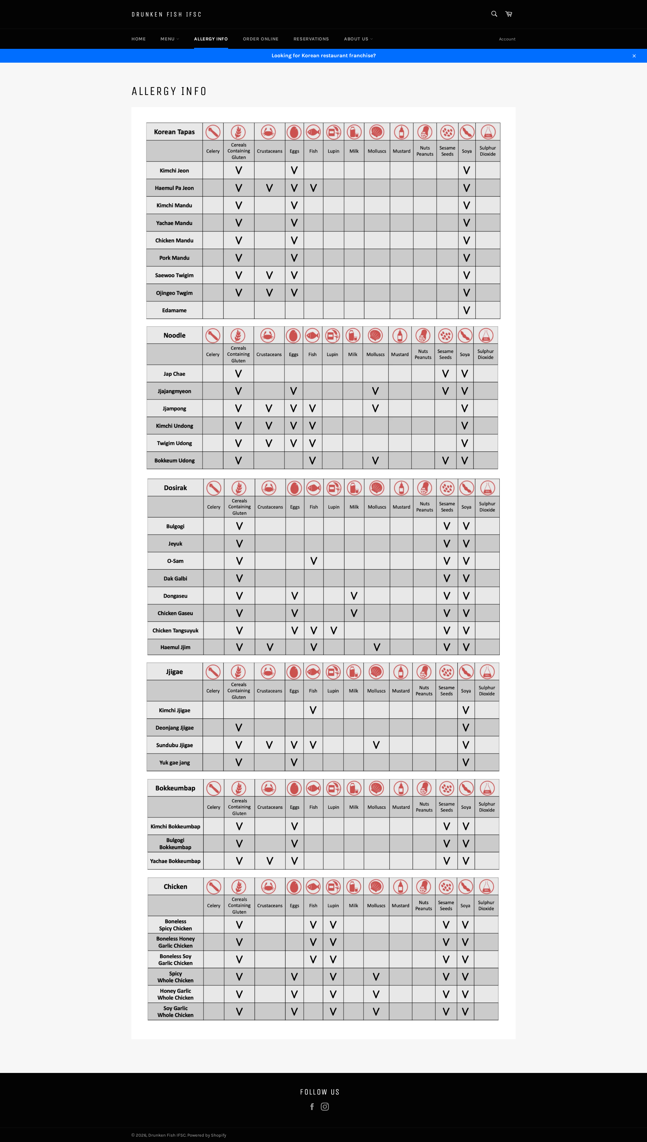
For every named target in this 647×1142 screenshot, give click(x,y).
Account (507, 38)
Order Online (261, 39)
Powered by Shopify (206, 1135)
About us (357, 39)
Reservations (311, 39)
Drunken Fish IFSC (166, 14)
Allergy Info (211, 39)
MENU (168, 39)
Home (138, 39)
